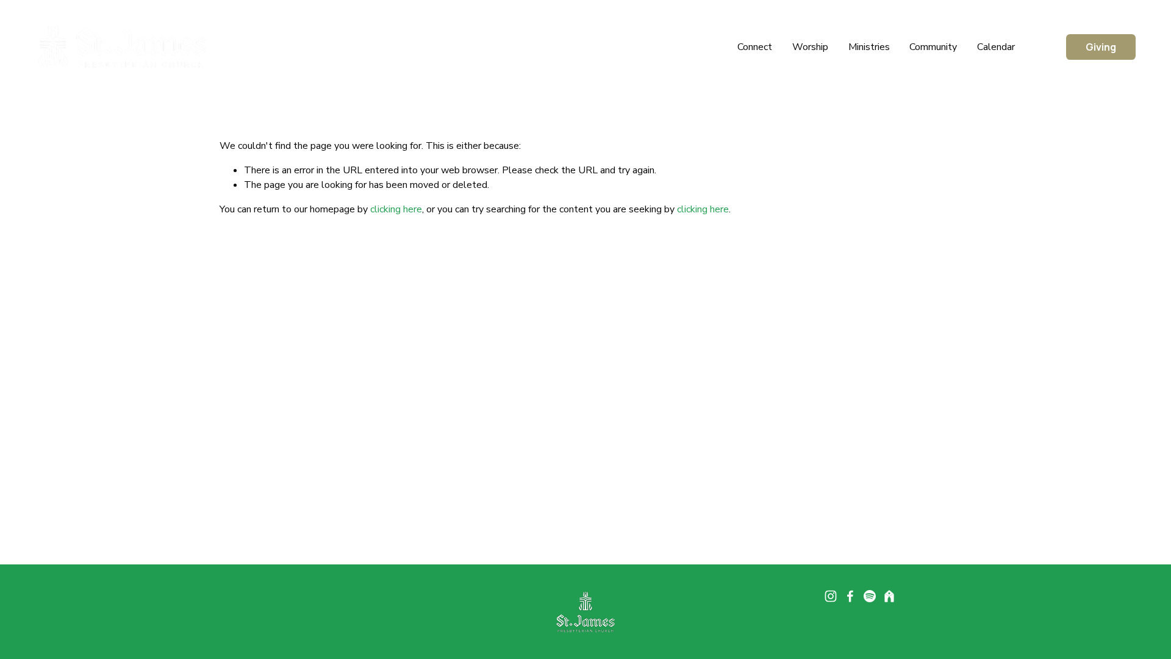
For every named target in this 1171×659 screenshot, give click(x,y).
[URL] (889, 596)
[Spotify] (870, 596)
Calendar (996, 47)
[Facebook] (850, 596)
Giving (1101, 47)
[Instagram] (831, 596)
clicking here (396, 209)
